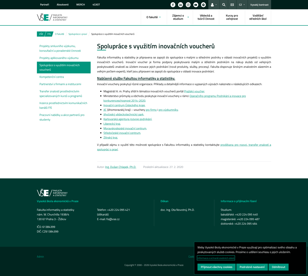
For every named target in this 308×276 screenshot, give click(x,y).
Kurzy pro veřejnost (232, 17)
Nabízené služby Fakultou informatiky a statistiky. (136, 78)
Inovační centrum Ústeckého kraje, (124, 105)
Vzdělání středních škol (258, 17)
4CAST (96, 4)
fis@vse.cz (113, 219)
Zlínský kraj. (110, 137)
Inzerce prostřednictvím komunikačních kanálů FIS (63, 105)
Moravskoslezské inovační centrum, (125, 128)
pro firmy (151, 110)
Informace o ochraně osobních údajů (215, 258)
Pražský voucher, (194, 91)
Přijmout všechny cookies (216, 267)
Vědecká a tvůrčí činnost (206, 17)
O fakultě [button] (152, 17)
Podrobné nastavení (252, 267)
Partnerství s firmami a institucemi (60, 84)
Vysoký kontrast (259, 5)
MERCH (80, 4)
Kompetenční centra (51, 77)
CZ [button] (240, 5)
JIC (105, 110)
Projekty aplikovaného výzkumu (59, 58)
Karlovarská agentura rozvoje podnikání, (127, 119)
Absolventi (63, 4)
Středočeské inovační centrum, (122, 133)
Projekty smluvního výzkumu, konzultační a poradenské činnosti (60, 48)
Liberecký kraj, (112, 124)
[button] (173, 4)
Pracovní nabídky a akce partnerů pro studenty (62, 117)
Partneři (44, 4)
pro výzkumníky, (169, 110)
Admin (40, 256)
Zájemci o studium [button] (178, 17)
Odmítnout (278, 267)
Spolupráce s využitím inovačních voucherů (59, 67)
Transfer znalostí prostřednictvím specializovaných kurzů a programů (60, 93)
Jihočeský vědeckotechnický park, (123, 114)
